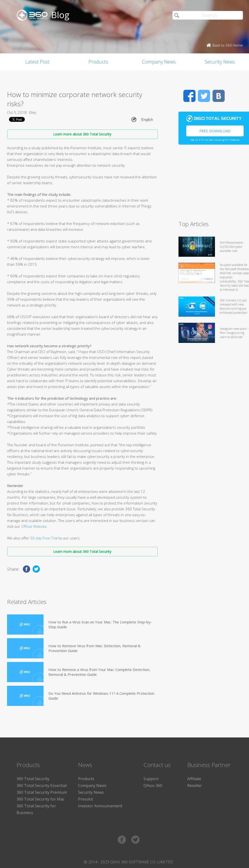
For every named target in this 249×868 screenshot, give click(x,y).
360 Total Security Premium (42, 792)
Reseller (194, 785)
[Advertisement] (213, 184)
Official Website (34, 526)
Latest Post (37, 61)
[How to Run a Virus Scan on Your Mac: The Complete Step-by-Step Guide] (25, 624)
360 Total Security (33, 778)
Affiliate (194, 778)
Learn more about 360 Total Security (82, 134)
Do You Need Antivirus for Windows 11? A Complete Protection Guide (101, 696)
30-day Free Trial (43, 538)
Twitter (204, 96)
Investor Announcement (100, 806)
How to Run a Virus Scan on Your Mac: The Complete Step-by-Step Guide (100, 624)
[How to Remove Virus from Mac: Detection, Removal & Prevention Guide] (25, 648)
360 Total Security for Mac (40, 799)
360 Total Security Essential (42, 785)
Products (98, 61)
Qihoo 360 (152, 785)
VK (219, 96)
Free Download (215, 130)
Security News (91, 792)
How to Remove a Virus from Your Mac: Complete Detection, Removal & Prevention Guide (99, 672)
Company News (159, 61)
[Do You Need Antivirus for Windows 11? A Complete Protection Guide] (25, 696)
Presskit (85, 799)
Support (151, 778)
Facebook (189, 96)
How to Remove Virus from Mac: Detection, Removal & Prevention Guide (94, 648)
